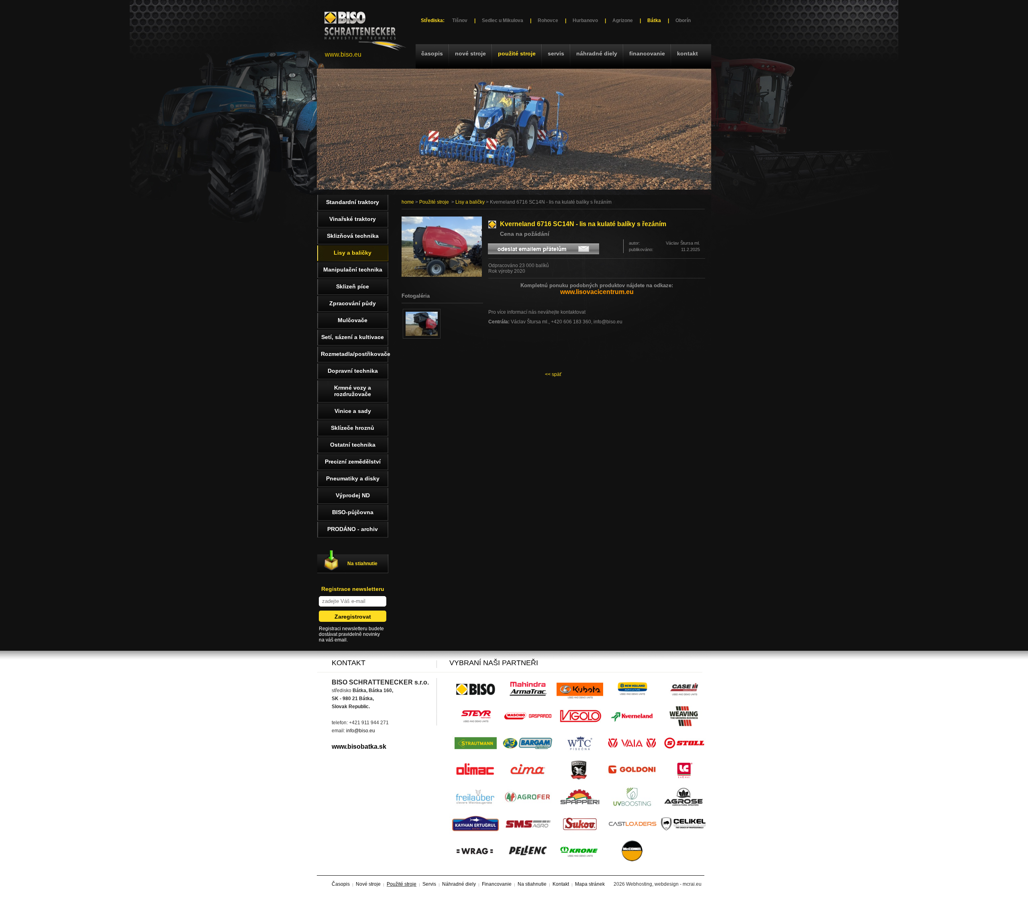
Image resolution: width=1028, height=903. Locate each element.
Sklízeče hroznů (352, 428)
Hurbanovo (585, 20)
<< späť (553, 374)
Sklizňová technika (353, 236)
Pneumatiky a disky (352, 478)
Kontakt (687, 53)
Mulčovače (352, 320)
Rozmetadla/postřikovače (354, 354)
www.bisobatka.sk (359, 746)
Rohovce (548, 20)
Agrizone (622, 20)
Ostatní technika (352, 444)
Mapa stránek (590, 884)
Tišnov (459, 20)
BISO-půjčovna (352, 512)
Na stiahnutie (362, 563)
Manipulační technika (352, 269)
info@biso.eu (360, 730)
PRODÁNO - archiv (352, 529)
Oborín (683, 20)
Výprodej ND (353, 495)
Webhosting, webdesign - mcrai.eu (664, 884)
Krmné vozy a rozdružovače (352, 390)
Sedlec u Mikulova (502, 20)
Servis (556, 53)
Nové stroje (470, 53)
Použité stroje (517, 53)
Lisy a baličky (470, 202)
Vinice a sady (353, 411)
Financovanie (647, 53)
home (408, 202)
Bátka (654, 20)
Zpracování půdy (352, 303)
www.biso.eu (343, 54)
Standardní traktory (352, 202)
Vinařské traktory (352, 219)
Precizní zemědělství (353, 461)
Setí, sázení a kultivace (352, 337)
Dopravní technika (353, 371)
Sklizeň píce (352, 286)
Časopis (432, 53)
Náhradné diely (596, 53)
